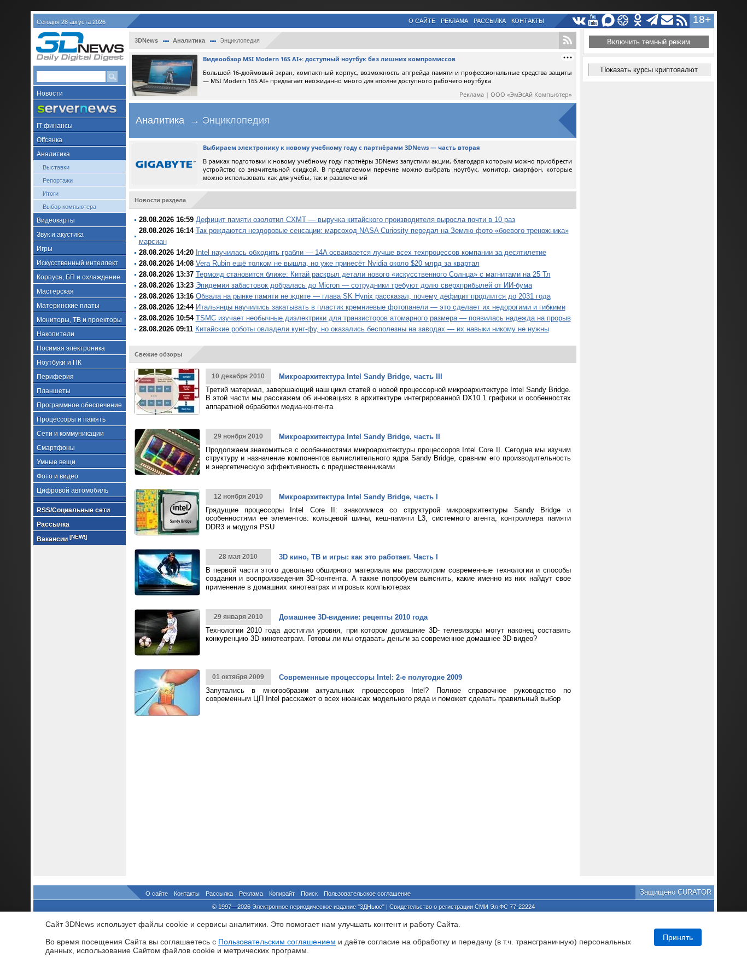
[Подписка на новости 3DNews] (667, 20)
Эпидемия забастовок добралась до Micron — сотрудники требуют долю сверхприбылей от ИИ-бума (364, 285)
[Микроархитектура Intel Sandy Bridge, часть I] (167, 512)
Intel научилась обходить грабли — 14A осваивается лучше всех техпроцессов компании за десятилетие (371, 252)
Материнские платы (68, 306)
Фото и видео (57, 476)
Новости (50, 93)
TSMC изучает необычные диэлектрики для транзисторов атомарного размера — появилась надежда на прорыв (383, 318)
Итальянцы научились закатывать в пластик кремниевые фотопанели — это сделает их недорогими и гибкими (380, 307)
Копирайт (282, 893)
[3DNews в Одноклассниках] (638, 20)
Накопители (55, 334)
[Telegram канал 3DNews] (652, 20)
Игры (44, 249)
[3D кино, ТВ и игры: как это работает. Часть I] (167, 572)
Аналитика (53, 154)
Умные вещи (56, 462)
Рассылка (490, 20)
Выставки (56, 167)
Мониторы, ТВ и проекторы (79, 320)
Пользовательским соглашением (277, 941)
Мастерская (55, 291)
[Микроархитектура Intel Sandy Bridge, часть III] (167, 392)
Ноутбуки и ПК (59, 362)
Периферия (55, 377)
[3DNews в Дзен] (623, 20)
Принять (678, 937)
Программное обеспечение (79, 405)
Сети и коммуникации (70, 433)
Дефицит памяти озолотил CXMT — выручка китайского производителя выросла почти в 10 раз (355, 219)
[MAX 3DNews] (608, 20)
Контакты (527, 20)
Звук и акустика (60, 234)
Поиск (309, 893)
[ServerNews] (79, 109)
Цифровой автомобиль (72, 490)
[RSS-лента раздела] (567, 40)
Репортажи (58, 180)
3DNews (146, 40)
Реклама (454, 20)
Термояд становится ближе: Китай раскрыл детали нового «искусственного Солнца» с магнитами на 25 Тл (373, 274)
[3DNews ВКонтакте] (578, 20)
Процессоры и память (71, 419)
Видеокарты (56, 220)
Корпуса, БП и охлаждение (78, 277)
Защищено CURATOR (675, 892)
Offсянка (49, 140)
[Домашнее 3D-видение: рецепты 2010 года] (167, 632)
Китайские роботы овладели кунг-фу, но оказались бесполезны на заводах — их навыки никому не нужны (372, 329)
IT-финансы (55, 126)
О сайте (421, 20)
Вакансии (62, 538)
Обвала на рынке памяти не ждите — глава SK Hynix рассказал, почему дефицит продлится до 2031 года (373, 296)
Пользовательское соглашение (367, 893)
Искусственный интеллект (77, 263)
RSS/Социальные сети (73, 510)
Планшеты (54, 391)
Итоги (51, 193)
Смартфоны (56, 448)
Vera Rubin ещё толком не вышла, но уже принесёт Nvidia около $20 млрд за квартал (338, 263)
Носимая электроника (71, 348)
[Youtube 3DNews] (593, 20)
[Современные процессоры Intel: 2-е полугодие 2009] (167, 692)
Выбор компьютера (69, 206)
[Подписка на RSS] (682, 20)
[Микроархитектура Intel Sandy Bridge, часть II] (167, 452)
